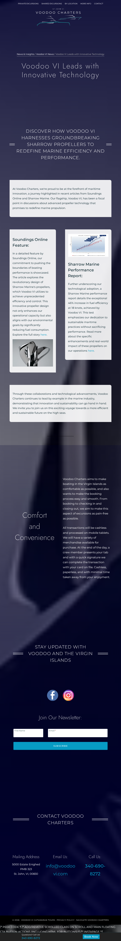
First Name (19, 730)
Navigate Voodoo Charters (92, 920)
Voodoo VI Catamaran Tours (38, 920)
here (44, 334)
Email (52, 730)
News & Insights (25, 54)
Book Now (91, 936)
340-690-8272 (31, 938)
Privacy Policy (66, 920)
